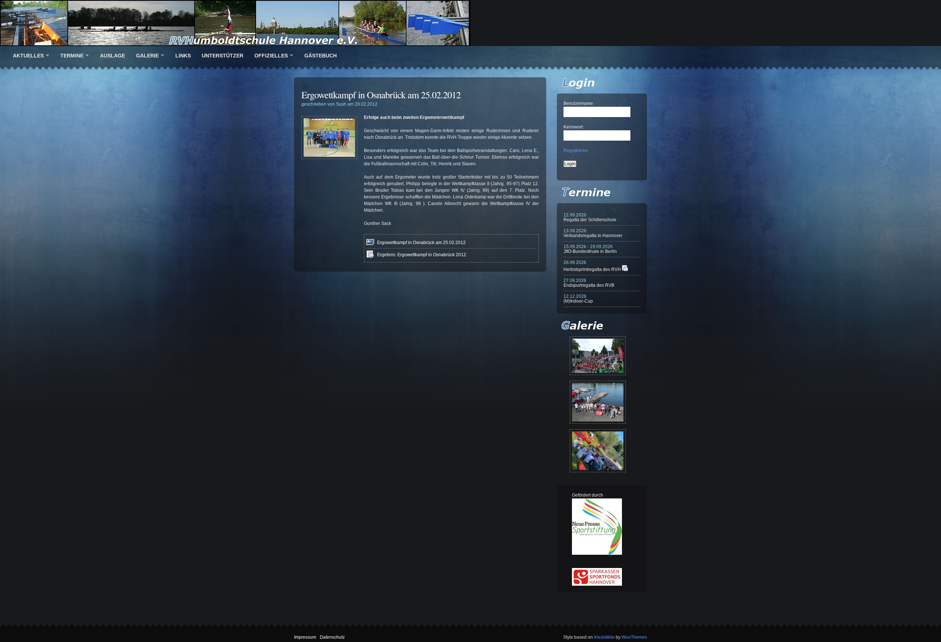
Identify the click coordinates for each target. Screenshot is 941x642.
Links (183, 56)
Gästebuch (320, 56)
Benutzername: (578, 103)
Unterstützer (222, 56)
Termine (71, 56)
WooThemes (634, 637)
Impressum (305, 637)
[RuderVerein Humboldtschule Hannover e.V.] (470, 23)
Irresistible (604, 637)
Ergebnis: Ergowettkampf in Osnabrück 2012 (421, 254)
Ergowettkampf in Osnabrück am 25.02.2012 (381, 94)
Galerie (147, 56)
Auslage (112, 56)
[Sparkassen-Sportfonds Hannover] (597, 584)
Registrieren (575, 150)
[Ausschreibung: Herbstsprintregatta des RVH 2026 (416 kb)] (625, 269)
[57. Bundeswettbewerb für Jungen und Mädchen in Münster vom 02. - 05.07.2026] (598, 355)
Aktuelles (28, 56)
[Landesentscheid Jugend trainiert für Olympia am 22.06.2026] (598, 402)
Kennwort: (573, 127)
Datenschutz (332, 637)
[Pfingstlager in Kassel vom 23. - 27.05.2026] (598, 450)
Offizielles (271, 56)
